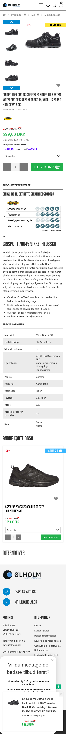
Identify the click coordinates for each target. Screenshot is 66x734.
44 (46, 477)
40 (11, 477)
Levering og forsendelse (47, 640)
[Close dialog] (52, 660)
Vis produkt (33, 467)
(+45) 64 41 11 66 (25, 592)
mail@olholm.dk (25, 602)
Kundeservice (41, 630)
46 (27, 484)
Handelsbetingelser (45, 635)
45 (54, 477)
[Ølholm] (22, 575)
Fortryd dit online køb (46, 654)
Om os (37, 625)
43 (37, 477)
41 (20, 477)
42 (28, 477)
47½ (37, 484)
